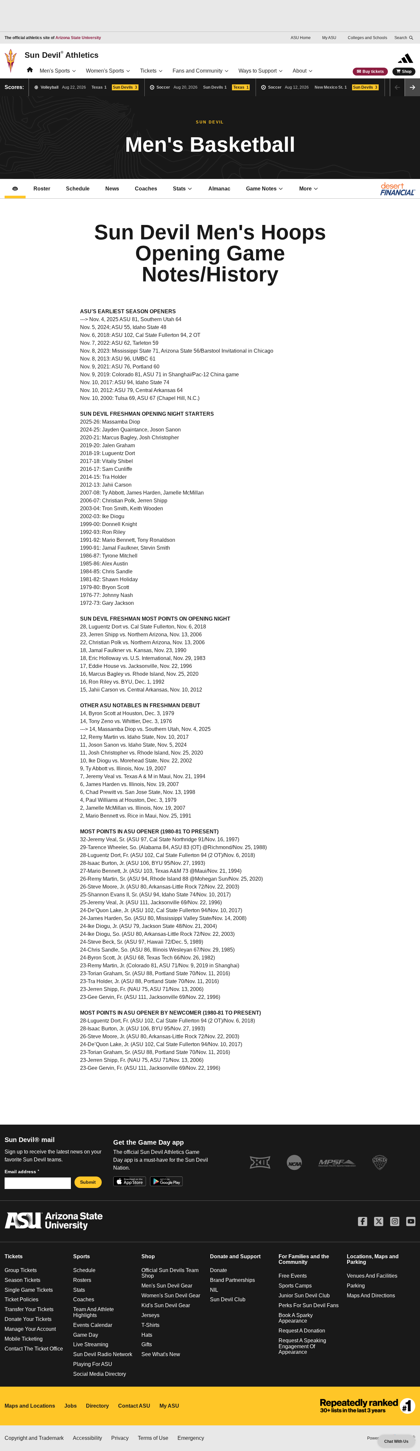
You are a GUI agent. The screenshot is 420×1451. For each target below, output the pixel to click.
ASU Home (301, 37)
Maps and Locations (30, 1406)
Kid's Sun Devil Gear (165, 1305)
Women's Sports (105, 71)
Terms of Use (153, 1438)
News (112, 188)
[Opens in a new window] (367, 1406)
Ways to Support (258, 71)
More (305, 188)
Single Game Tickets (29, 1290)
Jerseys (150, 1315)
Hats (146, 1335)
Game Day (85, 1335)
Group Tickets (21, 1270)
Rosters (82, 1280)
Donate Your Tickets (28, 1319)
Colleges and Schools (367, 37)
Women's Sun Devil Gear (170, 1295)
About (299, 71)
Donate (218, 1270)
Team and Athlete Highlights (93, 1312)
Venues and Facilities (372, 1276)
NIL (214, 1290)
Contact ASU (134, 1406)
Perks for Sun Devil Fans (309, 1305)
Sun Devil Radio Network (102, 1354)
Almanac (219, 188)
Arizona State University (78, 37)
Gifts (146, 1344)
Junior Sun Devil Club (304, 1295)
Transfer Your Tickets (29, 1309)
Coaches (150, 190)
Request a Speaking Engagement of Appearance (302, 1346)
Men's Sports (55, 71)
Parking (356, 1285)
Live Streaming (90, 1344)
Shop (406, 71)
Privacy (120, 1438)
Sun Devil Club (227, 1299)
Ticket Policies (21, 1299)
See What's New (160, 1354)
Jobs (70, 1406)
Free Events (293, 1276)
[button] (412, 87)
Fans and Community (197, 71)
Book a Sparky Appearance (296, 1318)
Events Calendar (92, 1325)
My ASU (329, 37)
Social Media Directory (99, 1374)
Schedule (78, 188)
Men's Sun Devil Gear (166, 1285)
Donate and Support (235, 1256)
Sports (81, 1256)
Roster (41, 188)
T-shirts (150, 1325)
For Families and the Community (304, 1259)
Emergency (191, 1438)
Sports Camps (295, 1285)
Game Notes (268, 190)
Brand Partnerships (232, 1280)
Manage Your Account (30, 1329)
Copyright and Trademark (34, 1438)
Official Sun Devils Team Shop (170, 1273)
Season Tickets (22, 1280)
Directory (97, 1406)
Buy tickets (373, 71)
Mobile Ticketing (24, 1339)
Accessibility (87, 1438)
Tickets (148, 71)
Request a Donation (302, 1330)
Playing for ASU (92, 1364)
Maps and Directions (371, 1295)
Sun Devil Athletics (61, 55)
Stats (179, 188)
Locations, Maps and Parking (373, 1259)
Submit (88, 1182)
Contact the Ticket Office (34, 1349)
